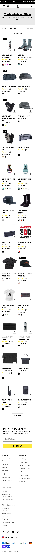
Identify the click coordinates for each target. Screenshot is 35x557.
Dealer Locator (7, 480)
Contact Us (6, 477)
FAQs (4, 474)
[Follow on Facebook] (3, 531)
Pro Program (23, 475)
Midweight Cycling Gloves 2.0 (8, 118)
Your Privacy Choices (6, 509)
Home (4, 28)
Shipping (5, 464)
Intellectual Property (6, 518)
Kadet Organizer (25, 147)
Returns (4, 467)
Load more (17, 416)
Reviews (5, 491)
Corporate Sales (24, 478)
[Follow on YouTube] (13, 531)
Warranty (5, 470)
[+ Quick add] (14, 50)
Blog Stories (23, 462)
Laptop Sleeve (24, 368)
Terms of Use (6, 513)
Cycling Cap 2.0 (24, 87)
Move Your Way (24, 465)
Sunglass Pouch (24, 400)
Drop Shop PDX (24, 468)
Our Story (22, 459)
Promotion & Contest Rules (7, 495)
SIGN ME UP (17, 446)
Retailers (22, 472)
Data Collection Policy (7, 501)
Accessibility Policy (8, 522)
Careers (22, 481)
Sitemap (4, 525)
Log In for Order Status (7, 460)
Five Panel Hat (24, 116)
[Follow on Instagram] (8, 531)
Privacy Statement (8, 505)
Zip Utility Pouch (9, 87)
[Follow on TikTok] (18, 531)
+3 (29, 188)
